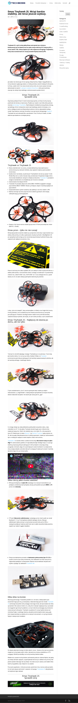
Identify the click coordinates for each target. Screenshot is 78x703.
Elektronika (58, 3)
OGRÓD (61, 48)
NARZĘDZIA (62, 42)
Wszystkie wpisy (64, 68)
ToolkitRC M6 (30, 563)
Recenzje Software (64, 60)
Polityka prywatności (13, 696)
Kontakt (65, 3)
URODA (61, 65)
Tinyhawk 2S (43, 178)
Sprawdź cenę (30, 96)
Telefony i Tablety (64, 62)
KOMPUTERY (63, 40)
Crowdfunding (63, 26)
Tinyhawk (43, 356)
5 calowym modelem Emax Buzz (29, 88)
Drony (51, 3)
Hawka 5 (49, 111)
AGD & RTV (62, 21)
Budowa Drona (63, 23)
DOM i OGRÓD (63, 32)
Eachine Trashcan (37, 433)
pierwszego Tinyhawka (19, 105)
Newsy (32, 3)
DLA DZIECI (62, 29)
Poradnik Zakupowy (40, 3)
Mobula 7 (27, 433)
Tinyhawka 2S (41, 669)
